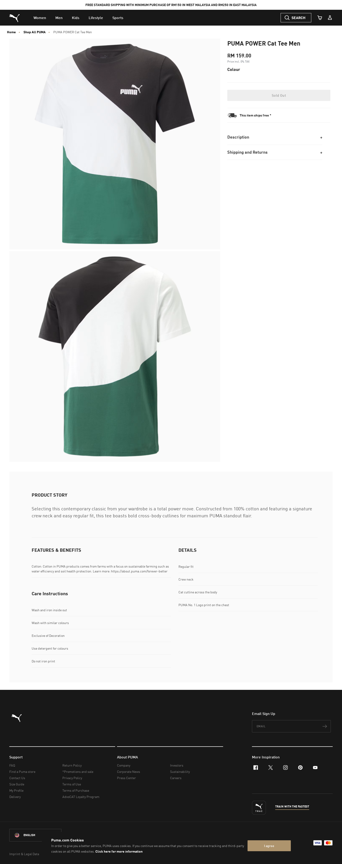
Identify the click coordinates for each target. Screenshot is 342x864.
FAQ (12, 765)
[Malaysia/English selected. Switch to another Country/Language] (35, 835)
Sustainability (180, 772)
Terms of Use (71, 784)
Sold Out (279, 95)
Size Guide (16, 784)
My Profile (16, 790)
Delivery (15, 797)
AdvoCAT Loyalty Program (80, 797)
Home (11, 32)
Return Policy (72, 765)
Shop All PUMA (34, 32)
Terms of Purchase (75, 790)
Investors (176, 765)
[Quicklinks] (330, 18)
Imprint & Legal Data (24, 854)
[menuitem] (40, 18)
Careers (175, 778)
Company (123, 765)
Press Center (126, 778)
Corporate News (128, 772)
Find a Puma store (22, 772)
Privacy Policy (72, 778)
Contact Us (17, 778)
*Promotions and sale (77, 772)
